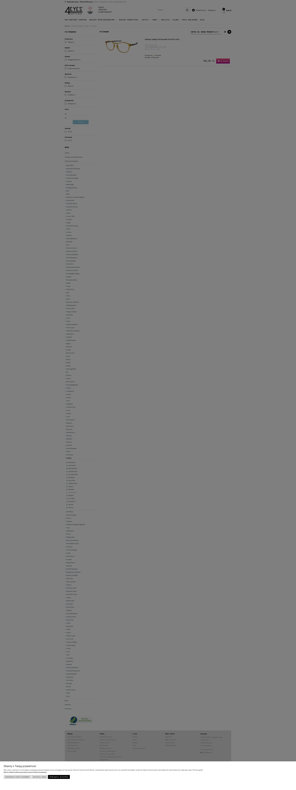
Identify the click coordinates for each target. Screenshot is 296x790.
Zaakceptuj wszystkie (59, 777)
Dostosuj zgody (39, 777)
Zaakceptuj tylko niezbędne (17, 777)
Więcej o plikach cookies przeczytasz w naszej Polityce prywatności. (25, 772)
